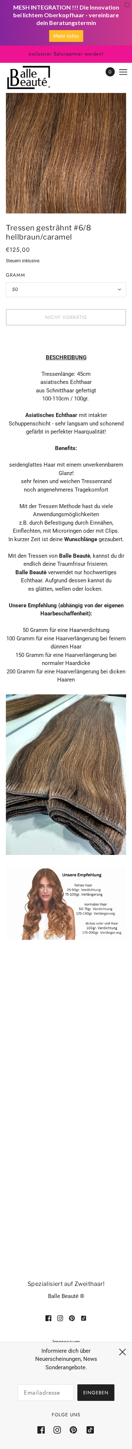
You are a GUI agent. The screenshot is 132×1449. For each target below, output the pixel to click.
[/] (36, 77)
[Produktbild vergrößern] (66, 153)
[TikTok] (88, 1430)
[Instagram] (57, 1430)
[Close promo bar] (127, 5)
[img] (48, 1318)
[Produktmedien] (66, 774)
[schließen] (122, 1352)
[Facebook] (43, 1430)
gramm (15, 275)
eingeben (96, 1392)
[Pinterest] (73, 1430)
